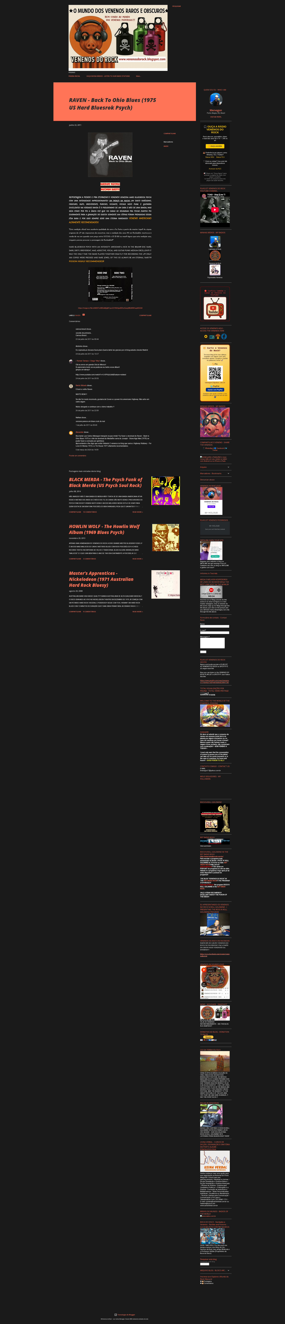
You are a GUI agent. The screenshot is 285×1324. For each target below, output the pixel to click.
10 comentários (90, 512)
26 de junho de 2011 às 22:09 (87, 410)
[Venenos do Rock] (215, 261)
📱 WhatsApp (208, 448)
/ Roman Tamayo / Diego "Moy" (88, 361)
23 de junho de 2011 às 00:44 (87, 339)
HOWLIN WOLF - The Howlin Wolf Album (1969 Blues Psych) (104, 529)
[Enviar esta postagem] (83, 315)
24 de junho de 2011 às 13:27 (87, 354)
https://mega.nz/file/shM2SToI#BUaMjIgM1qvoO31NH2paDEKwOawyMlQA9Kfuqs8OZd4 (110, 308)
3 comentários (89, 559)
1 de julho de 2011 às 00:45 (86, 425)
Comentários (208, 1283)
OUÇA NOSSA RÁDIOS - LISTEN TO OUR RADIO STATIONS (108, 76)
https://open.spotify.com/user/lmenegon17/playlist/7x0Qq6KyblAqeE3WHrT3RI (214, 681)
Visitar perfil (215, 117)
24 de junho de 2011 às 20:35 (87, 378)
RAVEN (166, 146)
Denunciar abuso (207, 479)
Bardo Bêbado (81, 385)
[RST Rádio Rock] (212, 336)
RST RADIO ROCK (210, 881)
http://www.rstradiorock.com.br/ (211, 857)
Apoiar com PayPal (215, 390)
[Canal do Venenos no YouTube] (215, 319)
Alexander (79, 432)
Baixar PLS (220, 157)
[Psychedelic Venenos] (215, 275)
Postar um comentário (77, 456)
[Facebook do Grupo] (224, 336)
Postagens (207, 1281)
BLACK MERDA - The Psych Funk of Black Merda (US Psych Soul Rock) (105, 482)
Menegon (216, 110)
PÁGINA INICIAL (74, 76)
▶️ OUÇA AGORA (215, 146)
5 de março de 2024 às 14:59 (87, 450)
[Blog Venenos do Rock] (206, 336)
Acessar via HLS (215, 169)
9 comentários (89, 612)
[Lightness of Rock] (215, 247)
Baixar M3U (210, 157)
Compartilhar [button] (170, 133)
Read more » (138, 512)
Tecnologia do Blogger (126, 1315)
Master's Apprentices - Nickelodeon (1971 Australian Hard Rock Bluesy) (101, 579)
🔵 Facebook (219, 448)
